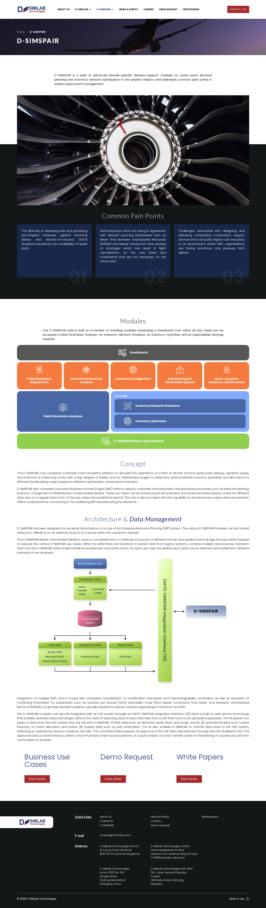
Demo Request (126, 757)
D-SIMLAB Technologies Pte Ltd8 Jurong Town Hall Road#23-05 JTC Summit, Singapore (120, 850)
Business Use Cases (47, 760)
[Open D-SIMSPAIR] (113, 9)
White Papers (199, 757)
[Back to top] (247, 899)
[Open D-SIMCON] (90, 9)
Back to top (237, 899)
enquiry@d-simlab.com (115, 835)
